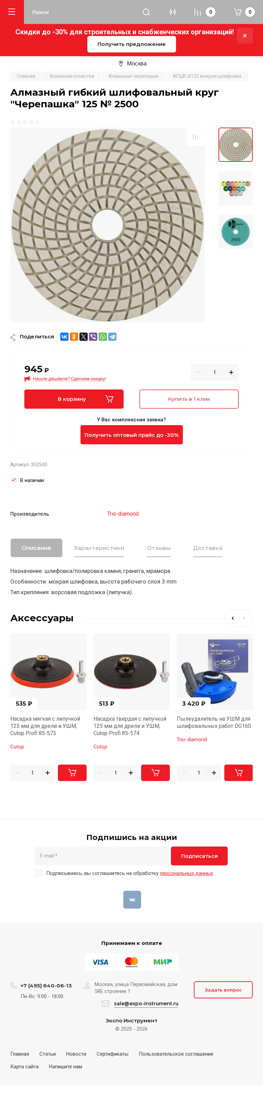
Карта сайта (24, 1067)
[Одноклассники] (74, 337)
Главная (19, 1054)
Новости (76, 1054)
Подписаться (199, 856)
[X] (83, 337)
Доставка (207, 548)
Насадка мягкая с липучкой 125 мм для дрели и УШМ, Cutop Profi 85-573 (45, 726)
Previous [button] (232, 618)
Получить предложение (132, 44)
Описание (36, 548)
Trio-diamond (123, 514)
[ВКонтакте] (64, 337)
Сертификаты (112, 1054)
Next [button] (245, 618)
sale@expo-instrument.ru (146, 1003)
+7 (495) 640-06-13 (46, 985)
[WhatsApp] (103, 337)
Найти (146, 12)
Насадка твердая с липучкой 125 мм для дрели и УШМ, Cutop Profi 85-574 (129, 726)
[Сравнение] (195, 137)
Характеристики (99, 548)
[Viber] (93, 337)
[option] (107, 225)
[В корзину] (72, 773)
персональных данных (186, 873)
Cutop (17, 747)
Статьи (47, 1054)
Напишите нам (65, 1067)
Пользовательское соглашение (176, 1054)
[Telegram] (112, 337)
